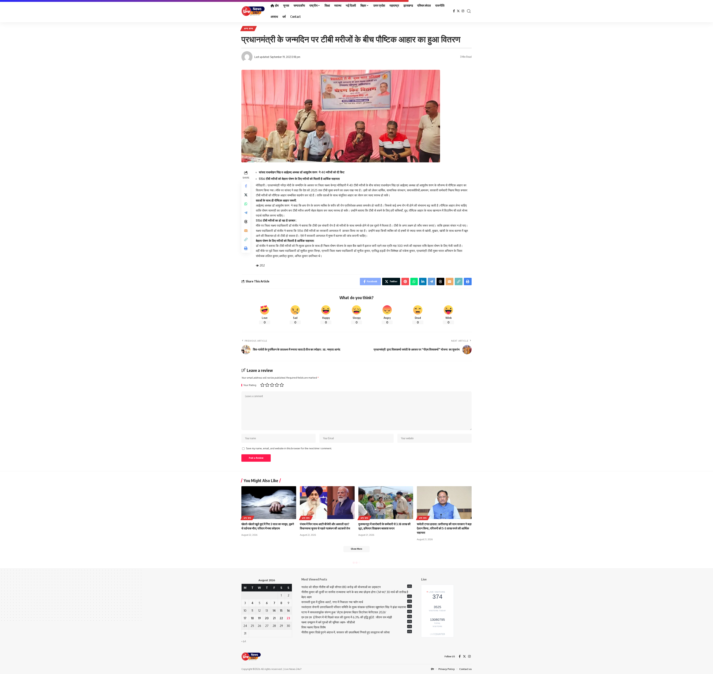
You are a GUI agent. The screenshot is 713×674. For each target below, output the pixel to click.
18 (252, 618)
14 (274, 610)
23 (288, 618)
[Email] (245, 230)
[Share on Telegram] (245, 212)
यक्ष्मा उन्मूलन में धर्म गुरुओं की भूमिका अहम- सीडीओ (328, 622)
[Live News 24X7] (253, 11)
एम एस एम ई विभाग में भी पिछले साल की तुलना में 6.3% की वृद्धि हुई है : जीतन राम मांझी (346, 617)
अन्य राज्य (248, 28)
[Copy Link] (245, 239)
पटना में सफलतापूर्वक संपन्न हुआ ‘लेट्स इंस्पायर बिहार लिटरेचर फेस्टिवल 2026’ (343, 612)
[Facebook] (454, 11)
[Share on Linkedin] (423, 281)
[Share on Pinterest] (405, 281)
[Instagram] (463, 11)
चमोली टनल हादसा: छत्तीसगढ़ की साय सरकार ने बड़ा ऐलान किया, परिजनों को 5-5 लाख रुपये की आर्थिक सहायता (444, 528)
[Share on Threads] (245, 221)
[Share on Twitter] (245, 194)
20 (267, 618)
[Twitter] (458, 11)
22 (281, 618)
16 (288, 610)
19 (259, 618)
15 (281, 610)
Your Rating (249, 385)
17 (245, 618)
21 (274, 618)
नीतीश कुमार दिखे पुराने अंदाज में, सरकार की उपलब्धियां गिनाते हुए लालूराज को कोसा (345, 632)
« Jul (243, 641)
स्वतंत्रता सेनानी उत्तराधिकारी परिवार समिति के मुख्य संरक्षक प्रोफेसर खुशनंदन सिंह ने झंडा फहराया (353, 607)
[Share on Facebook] (245, 185)
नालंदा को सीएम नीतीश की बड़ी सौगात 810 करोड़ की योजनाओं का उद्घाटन (341, 587)
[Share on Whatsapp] (245, 203)
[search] (469, 11)
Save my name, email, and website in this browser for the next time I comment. (289, 448)
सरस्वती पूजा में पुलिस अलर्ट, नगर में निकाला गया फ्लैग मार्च (332, 602)
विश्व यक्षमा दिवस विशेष (313, 627)
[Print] (245, 248)
